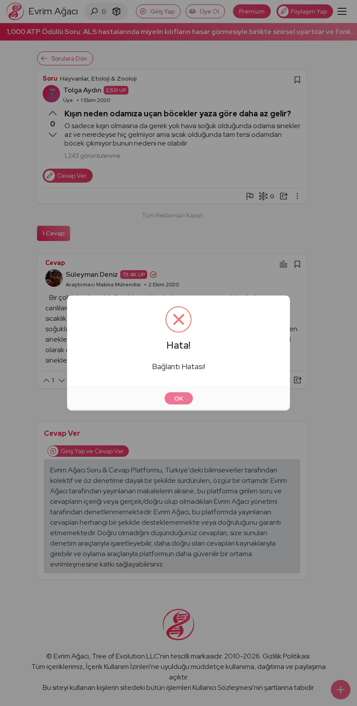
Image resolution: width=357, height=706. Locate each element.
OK (178, 398)
